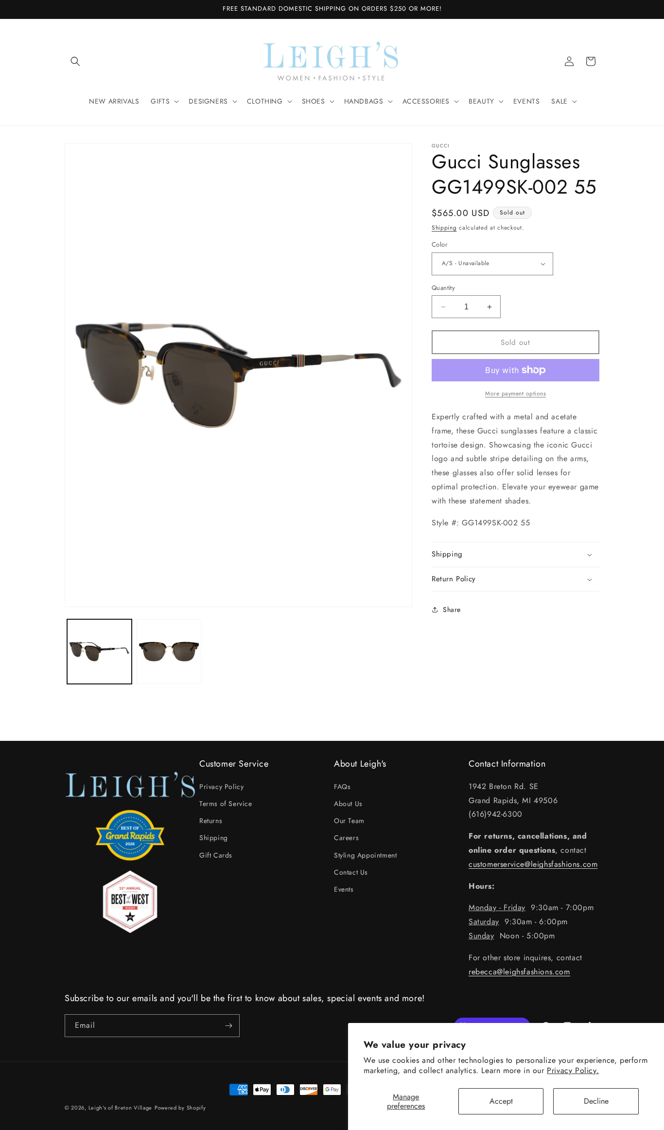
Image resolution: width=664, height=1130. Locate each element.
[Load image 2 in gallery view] (169, 651)
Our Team (349, 820)
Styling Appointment (365, 855)
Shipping (444, 227)
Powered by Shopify (180, 1108)
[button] (75, 61)
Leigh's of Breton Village (120, 1108)
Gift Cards (215, 855)
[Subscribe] (228, 1025)
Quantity (443, 287)
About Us (348, 803)
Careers (346, 837)
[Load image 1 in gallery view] (99, 651)
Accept (501, 1101)
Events (344, 889)
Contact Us (351, 872)
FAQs (342, 786)
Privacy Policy (221, 786)
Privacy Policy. (573, 1070)
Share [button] (452, 609)
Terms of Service (225, 803)
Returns (210, 820)
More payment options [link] (515, 393)
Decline (596, 1101)
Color (439, 244)
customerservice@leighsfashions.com (533, 863)
